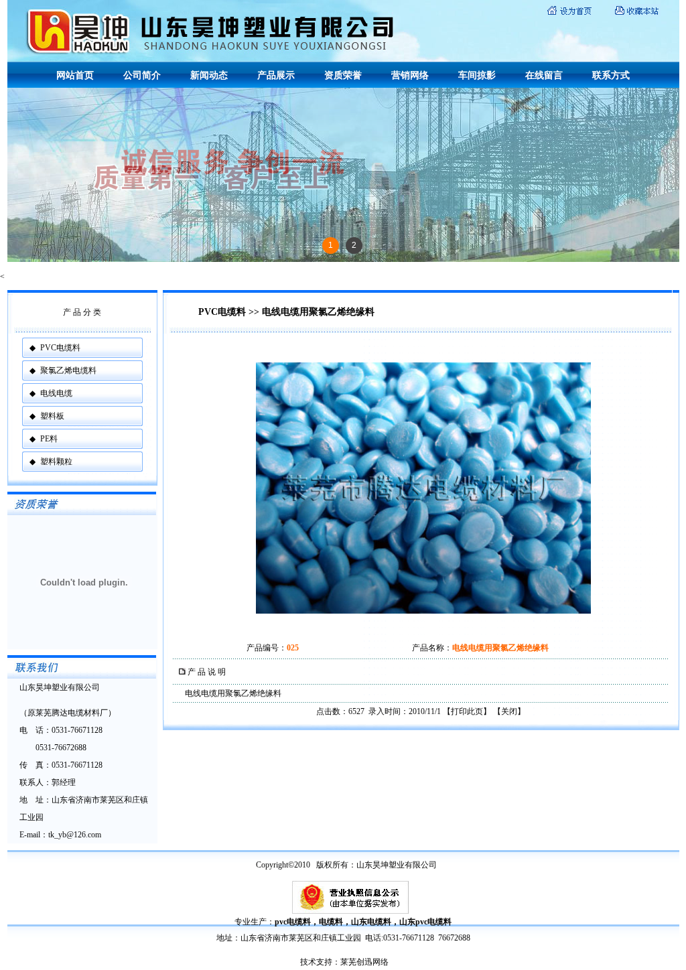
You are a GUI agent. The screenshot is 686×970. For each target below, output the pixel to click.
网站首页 (75, 75)
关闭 (509, 711)
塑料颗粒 (56, 461)
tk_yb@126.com (74, 834)
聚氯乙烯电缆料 (68, 370)
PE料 (49, 438)
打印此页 (467, 711)
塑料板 (52, 416)
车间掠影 (477, 75)
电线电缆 (56, 393)
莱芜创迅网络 (364, 962)
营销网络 (410, 75)
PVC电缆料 (60, 347)
